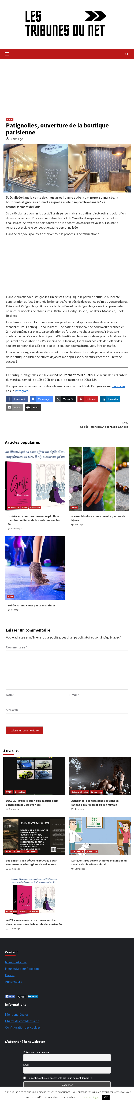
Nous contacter (16, 962)
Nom (10, 695)
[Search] (127, 54)
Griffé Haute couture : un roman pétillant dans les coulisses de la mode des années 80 (34, 520)
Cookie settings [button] (89, 1097)
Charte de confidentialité (22, 1021)
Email (26, 1064)
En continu (20, 792)
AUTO (9, 792)
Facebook (118, 386)
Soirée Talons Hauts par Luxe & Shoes (104, 424)
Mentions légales (16, 1014)
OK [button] (105, 1097)
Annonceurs (13, 981)
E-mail (74, 695)
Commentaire (16, 647)
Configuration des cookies (23, 1027)
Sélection (35, 507)
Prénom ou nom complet (36, 1052)
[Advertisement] (67, 84)
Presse (9, 975)
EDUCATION (77, 851)
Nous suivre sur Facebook (22, 968)
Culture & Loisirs (80, 792)
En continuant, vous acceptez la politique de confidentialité (59, 1077)
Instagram (21, 391)
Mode (9, 119)
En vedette (13, 507)
